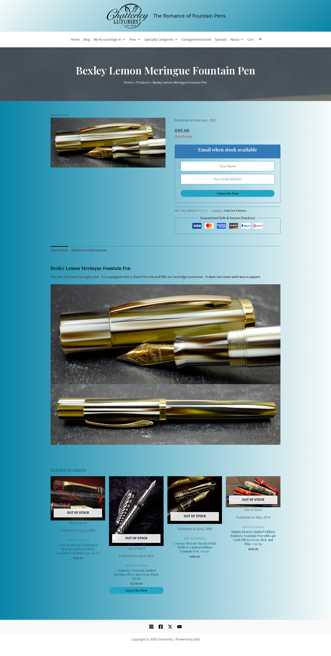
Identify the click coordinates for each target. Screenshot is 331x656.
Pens (132, 39)
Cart (250, 39)
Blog (87, 39)
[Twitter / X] (170, 626)
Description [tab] (59, 250)
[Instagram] (151, 626)
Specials (221, 39)
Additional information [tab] (89, 250)
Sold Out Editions (235, 210)
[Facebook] (160, 626)
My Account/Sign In (107, 39)
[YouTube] (179, 626)
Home (75, 39)
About (234, 39)
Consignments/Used (196, 39)
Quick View (78, 522)
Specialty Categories (159, 39)
